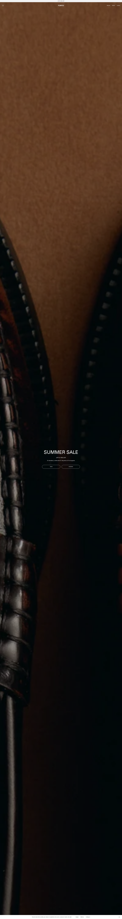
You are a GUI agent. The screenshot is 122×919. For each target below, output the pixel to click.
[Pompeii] (61, 5)
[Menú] (3, 6)
